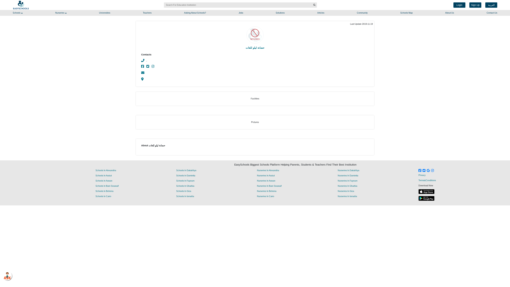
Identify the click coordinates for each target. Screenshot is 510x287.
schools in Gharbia (185, 186)
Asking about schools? (195, 13)
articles (320, 13)
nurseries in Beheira (266, 191)
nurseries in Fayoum (347, 181)
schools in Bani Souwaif (107, 186)
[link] (142, 67)
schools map (406, 13)
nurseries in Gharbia (347, 186)
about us (449, 13)
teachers (147, 13)
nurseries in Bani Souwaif (269, 186)
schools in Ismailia (185, 196)
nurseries (60, 13)
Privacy (422, 175)
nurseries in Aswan (266, 181)
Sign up (475, 5)
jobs (241, 13)
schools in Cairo (103, 196)
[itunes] (426, 191)
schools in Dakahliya (186, 170)
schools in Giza (183, 191)
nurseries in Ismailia (347, 196)
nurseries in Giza (346, 191)
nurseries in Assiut (266, 175)
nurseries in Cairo (265, 196)
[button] (314, 5)
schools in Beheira (104, 191)
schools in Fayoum (185, 181)
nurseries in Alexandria (268, 170)
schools (17, 13)
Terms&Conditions (427, 180)
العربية (491, 5)
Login (459, 5)
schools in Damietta (185, 175)
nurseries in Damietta (348, 175)
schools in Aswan (103, 181)
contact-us (492, 13)
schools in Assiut (103, 175)
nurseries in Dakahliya (348, 170)
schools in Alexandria (105, 170)
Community (362, 13)
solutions (280, 13)
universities (104, 13)
